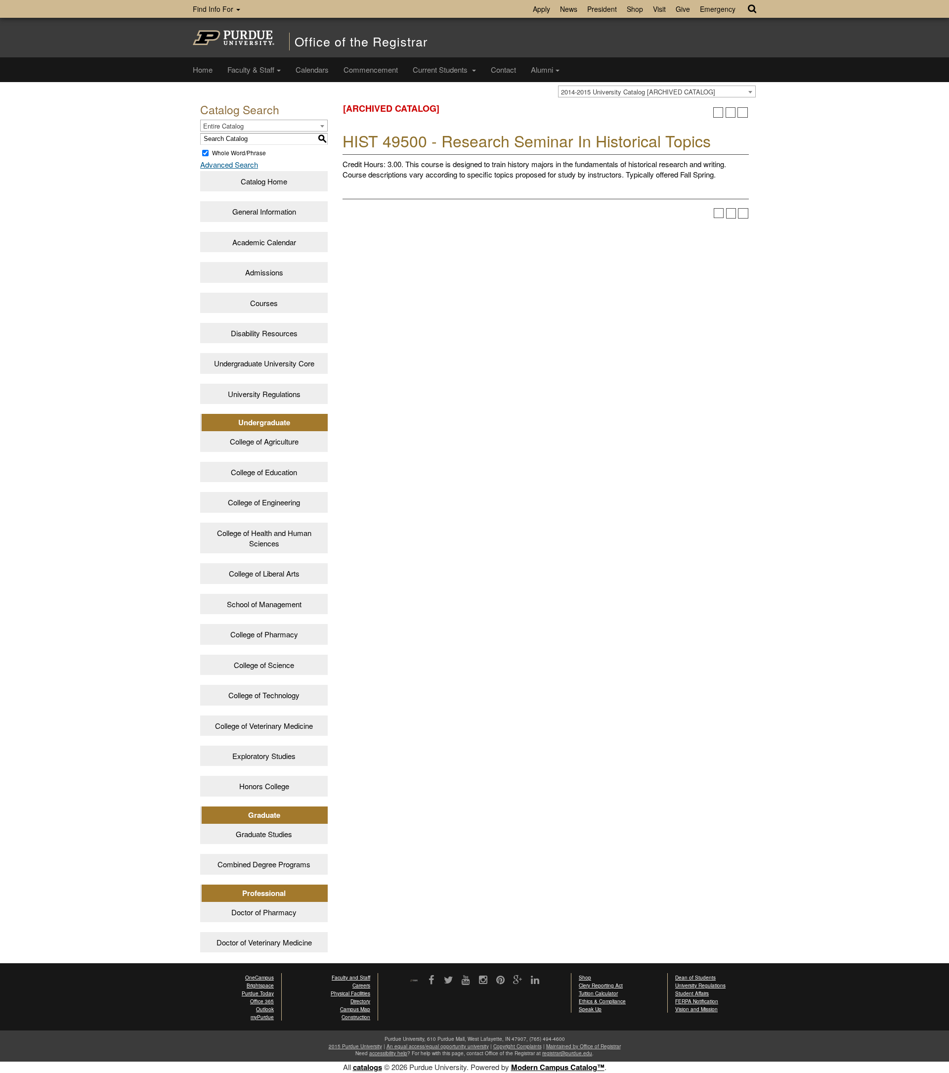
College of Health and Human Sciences (264, 538)
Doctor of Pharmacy (264, 912)
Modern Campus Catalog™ (557, 1067)
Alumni (542, 69)
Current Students (441, 69)
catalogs (367, 1067)
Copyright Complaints (517, 1046)
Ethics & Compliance (602, 1001)
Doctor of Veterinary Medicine (264, 942)
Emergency (717, 9)
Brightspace (260, 985)
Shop (635, 9)
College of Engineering (264, 502)
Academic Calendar (264, 242)
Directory (360, 1001)
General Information (264, 211)
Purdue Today (258, 993)
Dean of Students (695, 977)
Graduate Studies (264, 834)
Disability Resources (264, 333)
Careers (361, 985)
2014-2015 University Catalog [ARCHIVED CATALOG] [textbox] (638, 91)
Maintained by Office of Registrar (583, 1046)
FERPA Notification (696, 1001)
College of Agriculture (264, 441)
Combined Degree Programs (263, 864)
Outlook (265, 1009)
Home (203, 69)
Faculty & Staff (250, 69)
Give (683, 9)
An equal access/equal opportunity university (438, 1046)
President (602, 9)
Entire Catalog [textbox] (223, 126)
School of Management (264, 604)
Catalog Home (264, 181)
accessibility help (388, 1053)
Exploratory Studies (264, 756)
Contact (503, 69)
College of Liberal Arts (264, 573)
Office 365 (262, 1001)
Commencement (371, 69)
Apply (541, 9)
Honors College (264, 786)
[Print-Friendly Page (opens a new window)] (731, 112)
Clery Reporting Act (601, 985)
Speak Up (590, 1009)
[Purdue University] (233, 37)
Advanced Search (229, 164)
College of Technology (264, 695)
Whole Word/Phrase (239, 152)
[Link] (431, 980)
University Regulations (264, 394)
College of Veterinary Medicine (264, 725)
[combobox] (657, 91)
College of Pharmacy (264, 634)
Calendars (312, 69)
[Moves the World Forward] (414, 981)
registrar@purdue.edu (567, 1053)
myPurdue (262, 1017)
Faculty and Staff (351, 977)
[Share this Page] (718, 112)
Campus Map (355, 1009)
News (568, 9)
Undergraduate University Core (264, 363)
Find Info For (214, 9)
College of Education (264, 472)
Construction (356, 1017)
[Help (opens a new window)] (742, 112)
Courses (264, 303)
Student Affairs (692, 993)
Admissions (264, 272)
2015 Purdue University (355, 1046)
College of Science (264, 665)
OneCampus (259, 977)
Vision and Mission (696, 1009)
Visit (659, 9)
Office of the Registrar (361, 41)
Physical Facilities (350, 993)
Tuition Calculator (598, 993)
